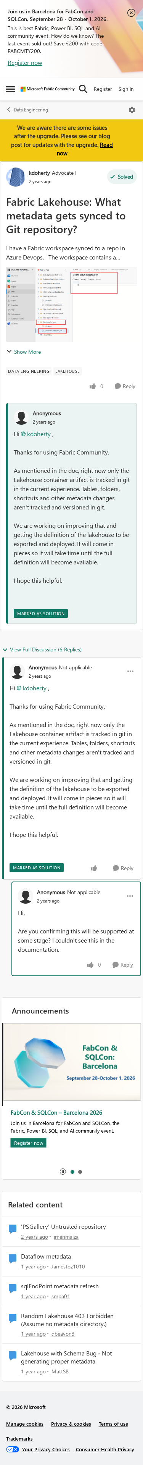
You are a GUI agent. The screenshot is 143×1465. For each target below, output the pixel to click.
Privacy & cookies (71, 1423)
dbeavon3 (63, 1333)
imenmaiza (66, 1236)
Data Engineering (31, 110)
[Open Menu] (132, 110)
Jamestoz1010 (68, 1266)
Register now (25, 62)
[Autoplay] (63, 1171)
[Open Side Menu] (10, 89)
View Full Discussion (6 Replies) (46, 649)
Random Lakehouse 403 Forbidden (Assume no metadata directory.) (67, 1320)
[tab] (72, 1171)
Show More (27, 351)
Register (103, 88)
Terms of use (113, 1423)
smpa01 (60, 1296)
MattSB (60, 1371)
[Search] (83, 88)
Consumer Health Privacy (105, 1449)
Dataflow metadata (46, 1256)
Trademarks (19, 1438)
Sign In (126, 88)
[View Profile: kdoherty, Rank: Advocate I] (15, 177)
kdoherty (39, 172)
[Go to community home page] (48, 89)
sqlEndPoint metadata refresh (60, 1286)
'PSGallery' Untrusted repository (63, 1226)
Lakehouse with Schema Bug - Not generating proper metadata (66, 1357)
